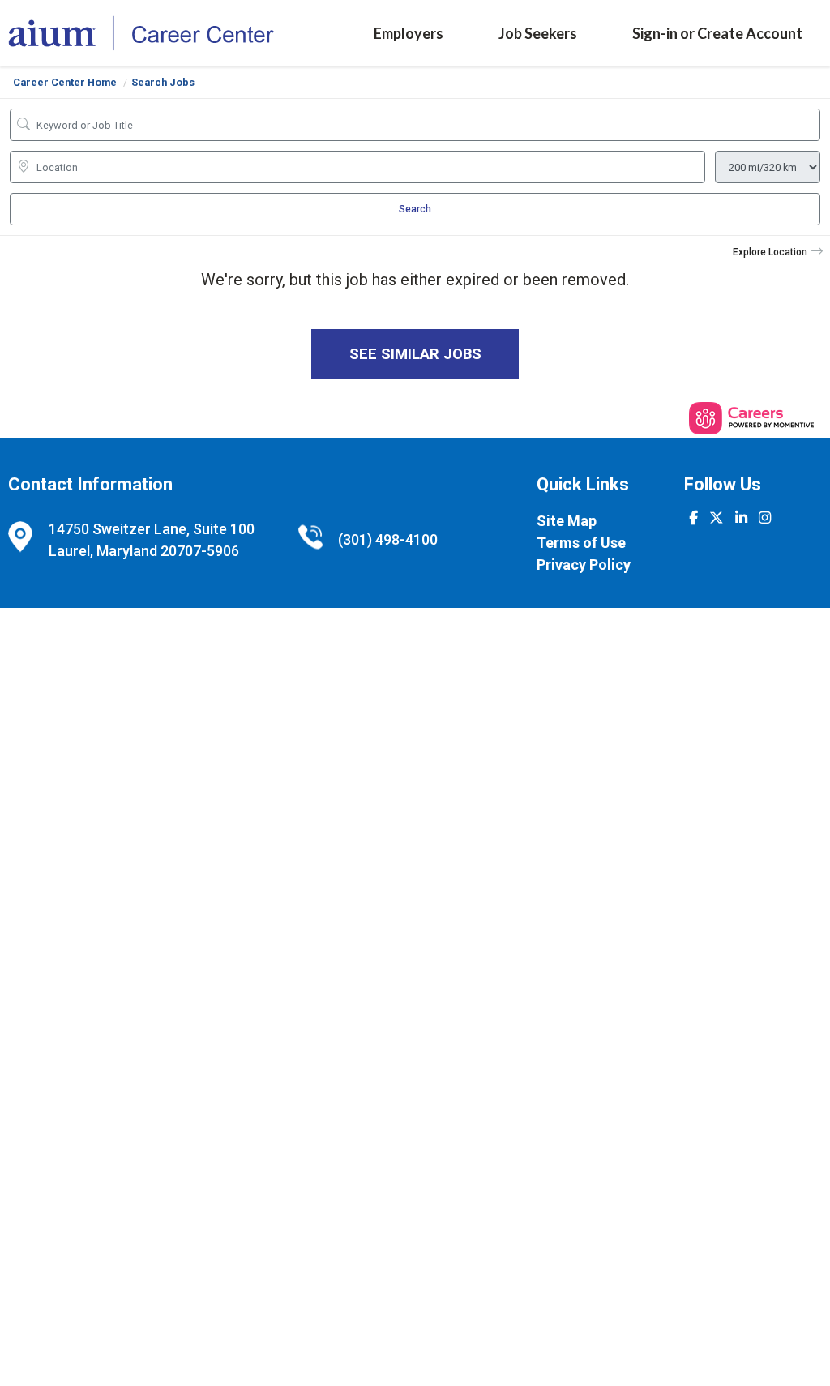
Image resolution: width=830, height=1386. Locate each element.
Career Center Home (65, 82)
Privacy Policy (584, 564)
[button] (778, 252)
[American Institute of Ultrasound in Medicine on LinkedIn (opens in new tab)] (741, 517)
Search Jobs (163, 82)
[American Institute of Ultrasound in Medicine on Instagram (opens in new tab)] (764, 517)
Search (415, 209)
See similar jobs (415, 353)
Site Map (567, 520)
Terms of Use (581, 542)
